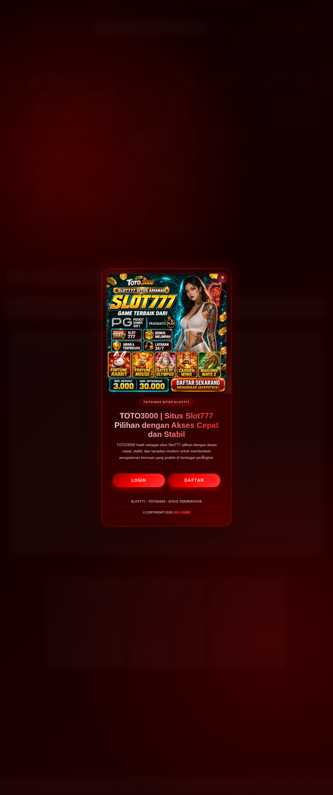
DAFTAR (194, 480)
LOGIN (138, 480)
